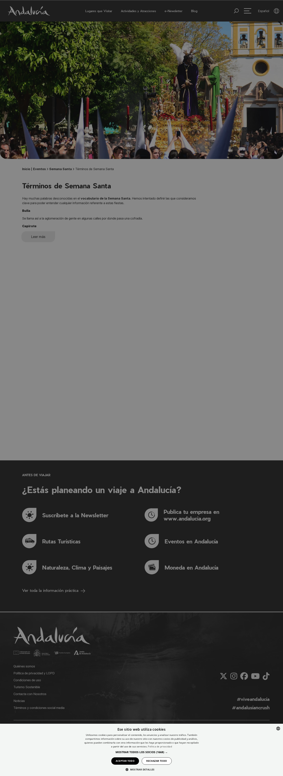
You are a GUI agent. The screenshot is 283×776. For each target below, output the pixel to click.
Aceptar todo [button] (125, 761)
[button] (142, 752)
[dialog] (141, 750)
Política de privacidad (160, 746)
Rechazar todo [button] (156, 761)
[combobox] (278, 728)
